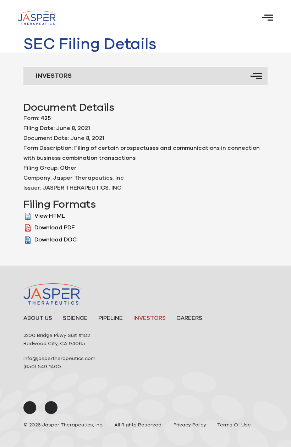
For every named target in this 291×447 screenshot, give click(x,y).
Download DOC (55, 240)
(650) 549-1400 (42, 366)
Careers (189, 318)
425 (45, 118)
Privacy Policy (190, 424)
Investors (149, 318)
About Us (37, 318)
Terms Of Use (234, 424)
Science (75, 318)
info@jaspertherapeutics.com (59, 358)
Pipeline (110, 318)
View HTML (49, 216)
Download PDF (54, 227)
